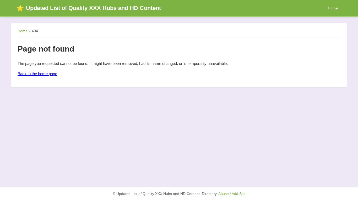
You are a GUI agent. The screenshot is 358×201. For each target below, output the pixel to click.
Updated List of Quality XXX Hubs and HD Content (89, 8)
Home (333, 8)
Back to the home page (37, 73)
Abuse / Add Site (232, 194)
